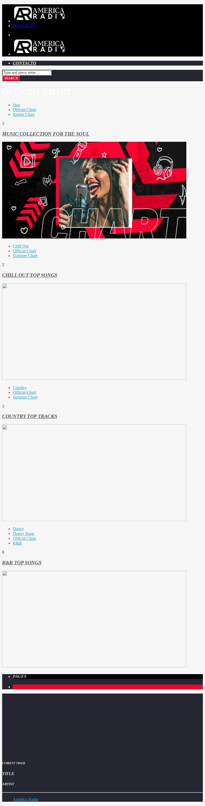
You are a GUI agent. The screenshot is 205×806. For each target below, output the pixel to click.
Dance (18, 528)
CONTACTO (24, 25)
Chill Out (21, 246)
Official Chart (24, 109)
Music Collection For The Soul (45, 134)
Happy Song (23, 533)
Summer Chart (25, 255)
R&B (17, 543)
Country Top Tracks (29, 416)
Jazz (16, 105)
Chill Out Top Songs (29, 275)
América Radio (25, 799)
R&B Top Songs (21, 562)
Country (20, 387)
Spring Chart (23, 114)
